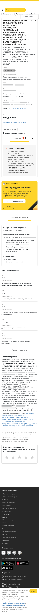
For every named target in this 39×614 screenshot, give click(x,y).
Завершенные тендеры (10, 497)
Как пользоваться (8, 526)
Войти (8, 207)
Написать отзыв (8, 14)
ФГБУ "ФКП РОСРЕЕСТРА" (17, 108)
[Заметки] (31, 20)
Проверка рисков (10, 129)
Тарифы (4, 523)
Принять (33, 591)
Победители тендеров (9, 494)
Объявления (6, 514)
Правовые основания (9, 537)
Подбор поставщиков (9, 508)
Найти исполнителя (8, 520)
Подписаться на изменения (15, 10)
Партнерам (5, 540)
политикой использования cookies (14, 605)
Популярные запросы (9, 531)
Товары (4, 517)
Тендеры (5, 499)
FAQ (3, 528)
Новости (4, 534)
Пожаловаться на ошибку (25, 14)
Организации (6, 511)
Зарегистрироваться (14, 201)
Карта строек (6, 505)
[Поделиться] (34, 20)
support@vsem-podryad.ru (13, 579)
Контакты (5, 543)
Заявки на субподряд (9, 502)
